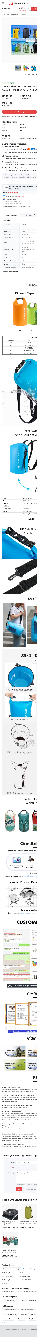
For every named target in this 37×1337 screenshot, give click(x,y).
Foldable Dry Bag (9, 1319)
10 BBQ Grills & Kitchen (27, 1280)
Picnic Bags (21, 1300)
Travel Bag (23, 14)
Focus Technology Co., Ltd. (25, 1329)
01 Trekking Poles (7, 1273)
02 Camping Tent (25, 1273)
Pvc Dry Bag (23, 1314)
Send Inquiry (19, 112)
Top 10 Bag (21, 1319)
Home (3, 14)
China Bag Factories (10, 1309)
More (3, 1322)
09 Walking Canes (7, 1280)
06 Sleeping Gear (25, 1276)
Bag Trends (32, 1319)
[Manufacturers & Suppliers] (18, 3)
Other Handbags (9, 1300)
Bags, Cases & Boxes (12, 14)
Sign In (5, 206)
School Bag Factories (26, 1309)
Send (18, 1189)
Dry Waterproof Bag (10, 1314)
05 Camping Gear (7, 1276)
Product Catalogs (29, 1269)
